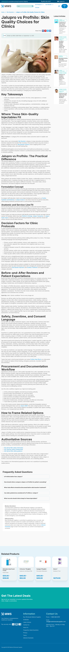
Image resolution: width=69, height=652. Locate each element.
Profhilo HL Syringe (27, 216)
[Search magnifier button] (32, 6)
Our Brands (48, 4)
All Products (38, 4)
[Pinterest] (45, 31)
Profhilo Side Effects (35, 359)
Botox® (55, 569)
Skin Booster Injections (18, 267)
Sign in (64, 6)
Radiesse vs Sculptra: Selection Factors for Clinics (62, 77)
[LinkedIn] (50, 31)
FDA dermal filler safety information (13, 447)
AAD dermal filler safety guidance (13, 451)
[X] (48, 31)
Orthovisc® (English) (25, 569)
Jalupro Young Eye (38, 216)
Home (3, 12)
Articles (37, 7)
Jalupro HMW (24, 406)
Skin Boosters (10, 12)
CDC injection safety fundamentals (13, 449)
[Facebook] (43, 31)
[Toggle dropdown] (42, 4)
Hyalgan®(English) (41, 569)
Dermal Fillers (62, 37)
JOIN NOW (4, 1)
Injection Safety (61, 39)
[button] (26, 477)
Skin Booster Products (24, 144)
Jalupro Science (20, 199)
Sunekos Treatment (32, 267)
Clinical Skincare (61, 56)
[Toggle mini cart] (59, 6)
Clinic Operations (62, 20)
